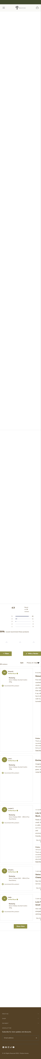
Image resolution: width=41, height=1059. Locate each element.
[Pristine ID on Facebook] (3, 1048)
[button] (20, 420)
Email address (8, 1035)
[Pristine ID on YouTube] (13, 1048)
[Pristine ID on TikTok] (11, 1048)
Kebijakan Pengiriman (11, 398)
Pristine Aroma (24, 1053)
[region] (20, 642)
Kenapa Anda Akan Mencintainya (15, 389)
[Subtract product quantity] (12, 406)
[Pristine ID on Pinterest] (6, 1048)
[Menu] (3, 7)
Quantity (5, 402)
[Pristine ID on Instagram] (8, 1048)
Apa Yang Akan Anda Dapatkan (14, 384)
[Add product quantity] (4, 406)
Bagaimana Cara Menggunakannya (16, 393)
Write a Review (34, 654)
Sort (22, 663)
